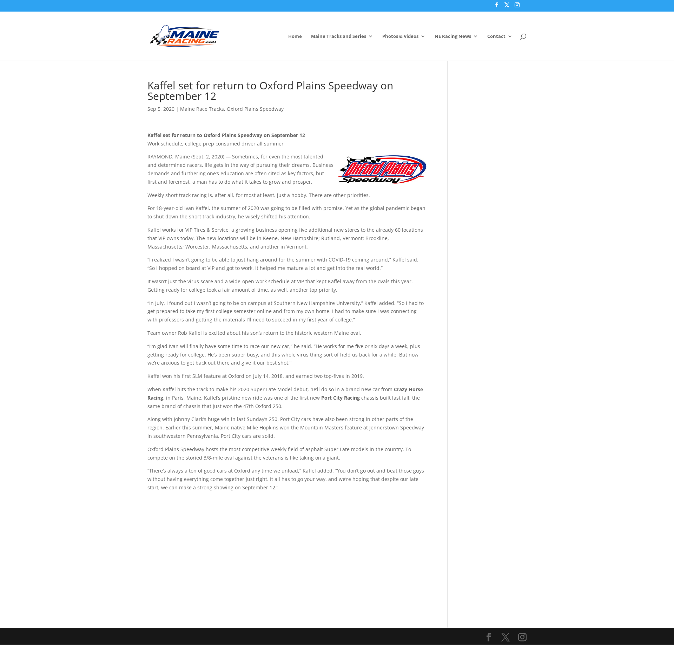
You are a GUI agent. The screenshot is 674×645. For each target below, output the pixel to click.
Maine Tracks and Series (338, 36)
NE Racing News (453, 36)
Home (295, 36)
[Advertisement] (287, 541)
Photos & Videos (400, 36)
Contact (496, 36)
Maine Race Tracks (202, 109)
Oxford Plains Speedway (255, 109)
